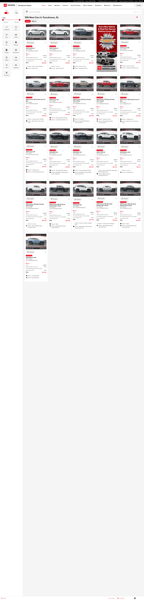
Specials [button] (57, 5)
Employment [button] (117, 5)
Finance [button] (65, 5)
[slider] (3, 20)
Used (16, 10)
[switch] (6, 12)
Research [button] (98, 5)
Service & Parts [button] (75, 5)
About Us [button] (107, 5)
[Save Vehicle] (45, 43)
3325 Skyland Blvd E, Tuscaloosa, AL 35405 (108, 1)
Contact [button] (138, 5)
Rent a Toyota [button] (87, 5)
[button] (6, 28)
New (7, 10)
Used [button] (49, 5)
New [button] (43, 5)
